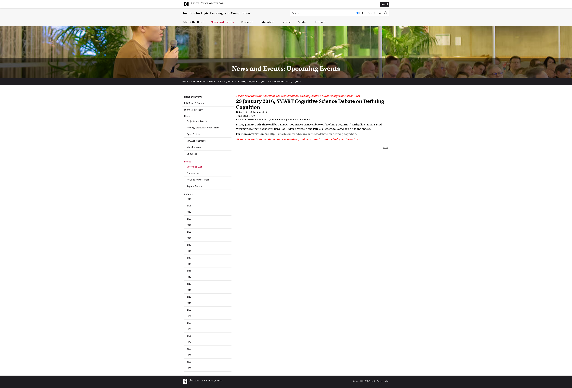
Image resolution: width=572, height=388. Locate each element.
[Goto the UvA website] (206, 5)
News (370, 12)
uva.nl (384, 4)
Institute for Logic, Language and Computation (216, 13)
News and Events (198, 81)
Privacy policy (383, 381)
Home (185, 81)
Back (385, 147)
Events (212, 81)
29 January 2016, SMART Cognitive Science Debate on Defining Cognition (269, 81)
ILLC (361, 12)
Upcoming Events (226, 81)
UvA (379, 12)
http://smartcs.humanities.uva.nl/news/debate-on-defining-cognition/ (313, 134)
